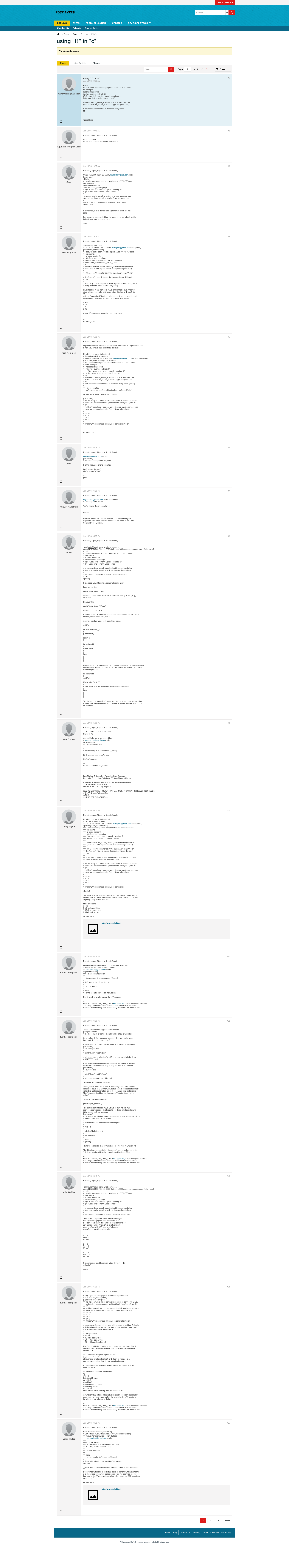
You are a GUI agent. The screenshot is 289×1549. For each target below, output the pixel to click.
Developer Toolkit (139, 23)
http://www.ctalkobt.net (111, 923)
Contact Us (185, 1532)
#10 (228, 811)
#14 (228, 1287)
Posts (62, 63)
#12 (228, 1021)
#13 (228, 1176)
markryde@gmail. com (119, 175)
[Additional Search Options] (227, 12)
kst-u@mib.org (119, 1003)
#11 (228, 957)
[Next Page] (207, 69)
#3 (229, 166)
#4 (229, 237)
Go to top (226, 1532)
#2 (229, 131)
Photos (96, 63)
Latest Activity (79, 63)
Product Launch (95, 23)
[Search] (231, 12)
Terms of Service (210, 1532)
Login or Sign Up (224, 2)
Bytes (167, 1532)
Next (227, 1520)
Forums (62, 23)
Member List (63, 28)
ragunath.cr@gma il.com (93, 500)
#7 (229, 491)
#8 (229, 536)
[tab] (63, 63)
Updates (117, 23)
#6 (229, 448)
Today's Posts (91, 28)
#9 (229, 723)
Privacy (196, 1532)
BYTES (76, 23)
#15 (228, 1423)
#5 (229, 337)
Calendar (77, 28)
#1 (229, 78)
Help (175, 1532)
